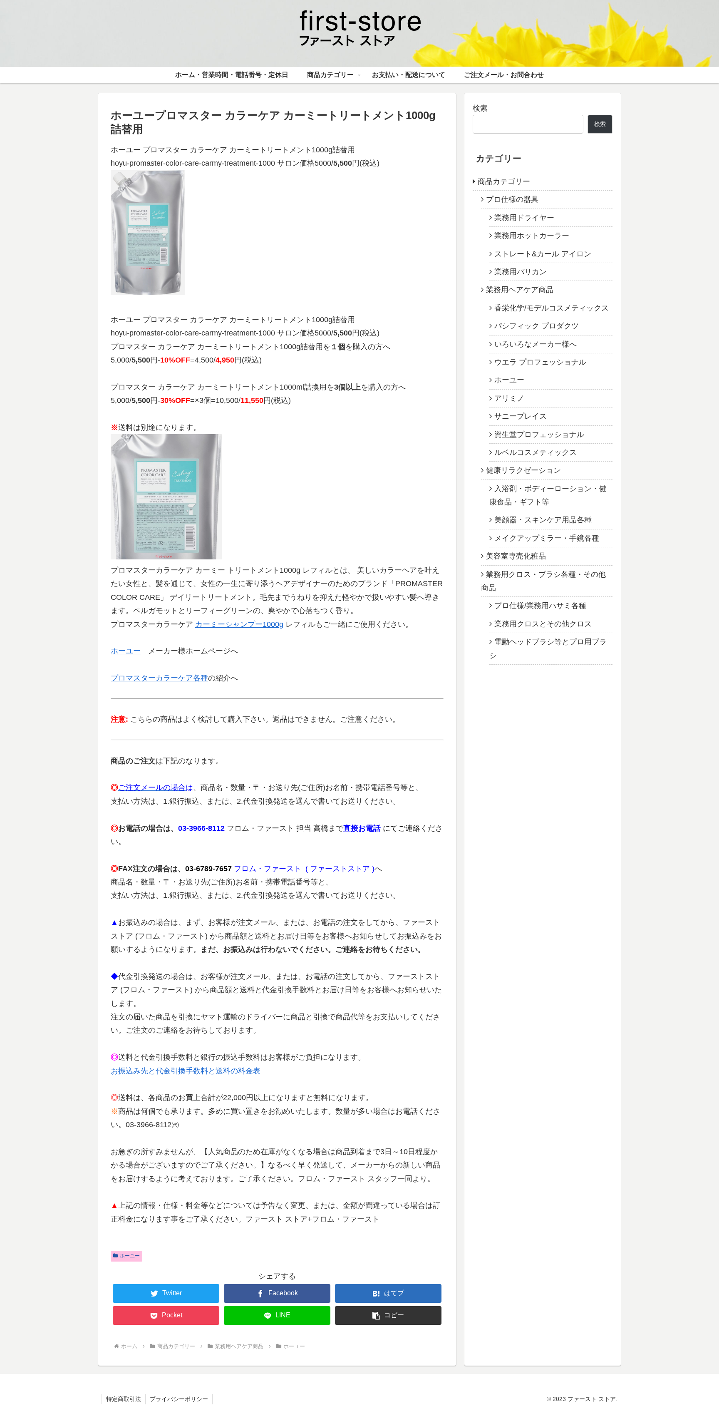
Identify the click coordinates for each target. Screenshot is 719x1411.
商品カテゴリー (504, 181)
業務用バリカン (520, 272)
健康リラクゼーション (523, 470)
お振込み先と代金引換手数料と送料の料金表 (185, 1071)
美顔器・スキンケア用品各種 (543, 520)
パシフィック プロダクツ (536, 326)
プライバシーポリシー (179, 1399)
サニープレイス (520, 416)
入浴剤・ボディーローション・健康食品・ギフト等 (548, 495)
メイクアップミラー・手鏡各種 (546, 538)
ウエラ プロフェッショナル (540, 362)
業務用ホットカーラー (531, 235)
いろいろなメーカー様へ (535, 344)
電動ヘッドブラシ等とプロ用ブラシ (548, 648)
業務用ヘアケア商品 (519, 290)
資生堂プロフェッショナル (539, 434)
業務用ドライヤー (524, 218)
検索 (480, 108)
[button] (388, 1315)
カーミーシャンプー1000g (239, 624)
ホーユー (126, 651)
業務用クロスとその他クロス (543, 624)
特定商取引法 (123, 1399)
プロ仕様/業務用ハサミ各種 (540, 605)
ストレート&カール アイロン (542, 253)
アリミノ (509, 398)
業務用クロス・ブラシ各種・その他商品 (543, 580)
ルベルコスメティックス (535, 452)
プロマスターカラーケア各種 (159, 678)
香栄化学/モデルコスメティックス (551, 308)
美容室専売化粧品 (516, 556)
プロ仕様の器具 (512, 199)
